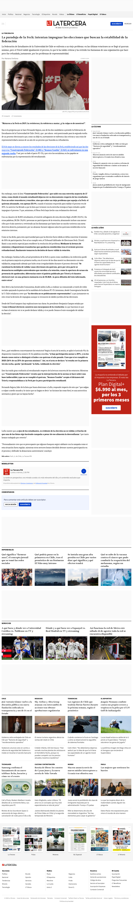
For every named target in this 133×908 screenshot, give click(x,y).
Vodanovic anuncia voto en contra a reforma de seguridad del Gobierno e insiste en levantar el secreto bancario (111, 166)
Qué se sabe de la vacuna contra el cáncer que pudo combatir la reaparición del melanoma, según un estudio (115, 560)
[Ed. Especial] (77, 851)
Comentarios (18, 116)
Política (10, 14)
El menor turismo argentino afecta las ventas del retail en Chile (49, 738)
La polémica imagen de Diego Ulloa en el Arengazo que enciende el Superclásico (116, 750)
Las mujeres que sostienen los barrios (115, 769)
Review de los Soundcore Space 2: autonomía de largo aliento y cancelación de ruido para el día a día (16, 813)
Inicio (4, 14)
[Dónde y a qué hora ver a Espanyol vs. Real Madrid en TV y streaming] (126, 243)
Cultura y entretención (45, 764)
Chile (4, 698)
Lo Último (70, 14)
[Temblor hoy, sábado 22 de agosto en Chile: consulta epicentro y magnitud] (126, 234)
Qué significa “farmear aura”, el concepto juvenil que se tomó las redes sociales (15, 559)
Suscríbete (25, 504)
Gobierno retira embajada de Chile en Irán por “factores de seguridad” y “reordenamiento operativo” (110, 146)
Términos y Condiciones (27, 483)
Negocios (26, 14)
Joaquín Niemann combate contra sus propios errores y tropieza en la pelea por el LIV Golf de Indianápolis (115, 706)
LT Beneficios (81, 14)
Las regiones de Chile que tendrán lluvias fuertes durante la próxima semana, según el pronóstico (83, 706)
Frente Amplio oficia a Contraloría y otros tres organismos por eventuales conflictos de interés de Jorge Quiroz (111, 176)
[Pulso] (33, 851)
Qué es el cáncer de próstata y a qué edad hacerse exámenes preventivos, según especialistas (107, 251)
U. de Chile (17, 456)
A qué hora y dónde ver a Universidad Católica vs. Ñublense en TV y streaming (21, 631)
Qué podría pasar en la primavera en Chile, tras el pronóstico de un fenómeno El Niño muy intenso (49, 559)
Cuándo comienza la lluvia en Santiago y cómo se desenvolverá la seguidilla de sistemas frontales (83, 739)
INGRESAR (127, 24)
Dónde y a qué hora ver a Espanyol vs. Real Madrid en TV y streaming (107, 242)
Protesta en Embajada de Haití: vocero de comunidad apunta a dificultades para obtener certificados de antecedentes (107, 272)
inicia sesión (10, 504)
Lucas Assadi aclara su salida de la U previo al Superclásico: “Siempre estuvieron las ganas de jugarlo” (115, 739)
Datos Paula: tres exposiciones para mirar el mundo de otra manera (114, 811)
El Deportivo (46, 14)
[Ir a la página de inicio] (66, 23)
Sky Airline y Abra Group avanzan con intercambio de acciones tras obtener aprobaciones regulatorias (48, 706)
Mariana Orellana (11, 58)
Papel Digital (93, 14)
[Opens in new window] (55, 851)
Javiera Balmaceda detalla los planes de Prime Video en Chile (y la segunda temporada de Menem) (49, 813)
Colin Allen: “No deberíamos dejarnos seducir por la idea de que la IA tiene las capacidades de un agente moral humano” (107, 261)
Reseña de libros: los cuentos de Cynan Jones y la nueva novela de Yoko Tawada (49, 771)
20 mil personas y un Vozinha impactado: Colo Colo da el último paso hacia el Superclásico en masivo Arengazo (107, 283)
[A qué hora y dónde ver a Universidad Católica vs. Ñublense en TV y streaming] (22, 648)
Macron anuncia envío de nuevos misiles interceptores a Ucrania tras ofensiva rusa (109, 156)
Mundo (54, 14)
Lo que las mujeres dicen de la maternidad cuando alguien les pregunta (113, 802)
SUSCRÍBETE (111, 408)
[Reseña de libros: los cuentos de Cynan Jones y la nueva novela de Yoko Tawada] (50, 787)
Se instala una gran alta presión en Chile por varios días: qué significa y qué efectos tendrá (82, 559)
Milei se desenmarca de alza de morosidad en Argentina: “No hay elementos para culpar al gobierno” (81, 813)
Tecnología (36, 14)
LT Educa (103, 14)
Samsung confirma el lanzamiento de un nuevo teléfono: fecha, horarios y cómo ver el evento (14, 772)
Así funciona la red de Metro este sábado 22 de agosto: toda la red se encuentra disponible (108, 631)
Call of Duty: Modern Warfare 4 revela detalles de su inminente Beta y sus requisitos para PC (16, 802)
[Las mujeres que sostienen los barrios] (116, 787)
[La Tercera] (11, 851)
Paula (103, 764)
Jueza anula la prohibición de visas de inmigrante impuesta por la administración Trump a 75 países (112, 186)
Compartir (7, 116)
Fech (11, 456)
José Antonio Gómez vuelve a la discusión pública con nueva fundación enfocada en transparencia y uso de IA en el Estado (112, 135)
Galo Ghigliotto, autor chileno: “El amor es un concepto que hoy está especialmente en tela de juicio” (48, 802)
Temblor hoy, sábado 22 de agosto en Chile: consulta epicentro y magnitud (107, 233)
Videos (61, 14)
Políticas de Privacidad (41, 483)
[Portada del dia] (111, 368)
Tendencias (72, 698)
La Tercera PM (8, 33)
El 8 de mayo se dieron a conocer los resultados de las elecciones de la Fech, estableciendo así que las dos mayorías (45, 150)
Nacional (18, 14)
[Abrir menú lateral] (4, 23)
